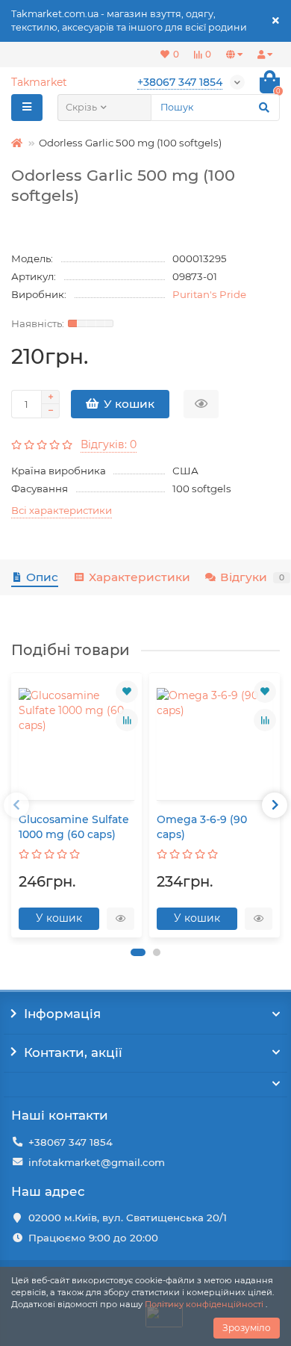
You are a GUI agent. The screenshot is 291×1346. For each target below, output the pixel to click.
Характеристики (139, 577)
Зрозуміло (246, 1327)
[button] (138, 952)
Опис (42, 577)
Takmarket (39, 82)
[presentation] (16, 805)
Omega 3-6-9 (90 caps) (202, 827)
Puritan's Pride (209, 294)
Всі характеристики (61, 510)
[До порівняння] (127, 720)
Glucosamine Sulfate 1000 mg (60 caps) (74, 827)
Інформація (62, 1013)
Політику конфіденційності (204, 1304)
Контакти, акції (73, 1052)
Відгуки (252, 577)
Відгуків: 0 (109, 444)
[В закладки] (127, 691)
